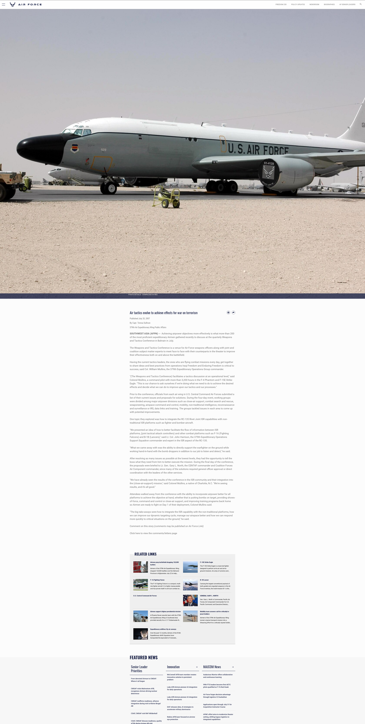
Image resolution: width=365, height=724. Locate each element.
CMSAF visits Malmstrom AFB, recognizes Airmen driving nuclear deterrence (144, 691)
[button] (3, 4)
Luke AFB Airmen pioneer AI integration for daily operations (182, 688)
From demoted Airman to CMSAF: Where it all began (144, 680)
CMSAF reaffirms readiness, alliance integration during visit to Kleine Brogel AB (146, 703)
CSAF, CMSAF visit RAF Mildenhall (144, 713)
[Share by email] (233, 312)
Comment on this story (142, 526)
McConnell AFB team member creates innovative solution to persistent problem (181, 677)
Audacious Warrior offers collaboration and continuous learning (218, 676)
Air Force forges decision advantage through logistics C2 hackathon (217, 696)
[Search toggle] (360, 4)
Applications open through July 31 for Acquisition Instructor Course (217, 706)
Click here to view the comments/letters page (153, 533)
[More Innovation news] (196, 667)
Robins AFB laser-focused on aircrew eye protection (181, 718)
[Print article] (228, 312)
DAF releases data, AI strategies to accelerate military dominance (180, 708)
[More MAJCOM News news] (233, 667)
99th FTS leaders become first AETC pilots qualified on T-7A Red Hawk (217, 686)
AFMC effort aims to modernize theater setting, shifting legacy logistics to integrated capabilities (218, 716)
